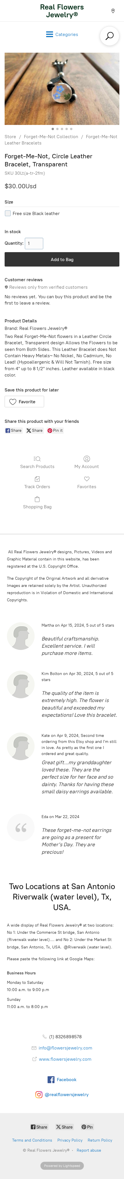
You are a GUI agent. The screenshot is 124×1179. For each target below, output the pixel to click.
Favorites (86, 486)
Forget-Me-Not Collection (51, 136)
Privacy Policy (69, 1140)
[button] (24, 401)
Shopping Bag (37, 506)
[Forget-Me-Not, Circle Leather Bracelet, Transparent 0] (62, 89)
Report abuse (89, 1150)
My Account (86, 466)
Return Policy (100, 1140)
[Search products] (109, 36)
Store (10, 136)
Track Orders (37, 486)
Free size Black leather (36, 213)
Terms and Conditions (32, 1140)
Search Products (37, 466)
